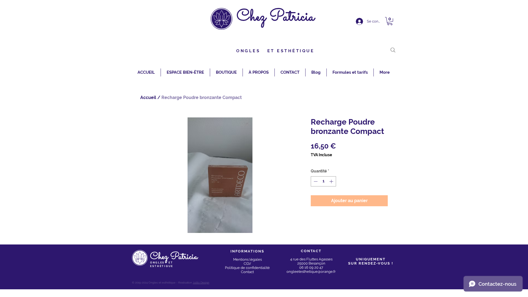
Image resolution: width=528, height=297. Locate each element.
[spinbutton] (323, 181)
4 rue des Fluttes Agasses (311, 259)
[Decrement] (315, 181)
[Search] (393, 50)
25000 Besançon (311, 263)
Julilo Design (201, 282)
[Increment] (331, 181)
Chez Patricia (276, 17)
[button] (390, 21)
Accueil (148, 97)
